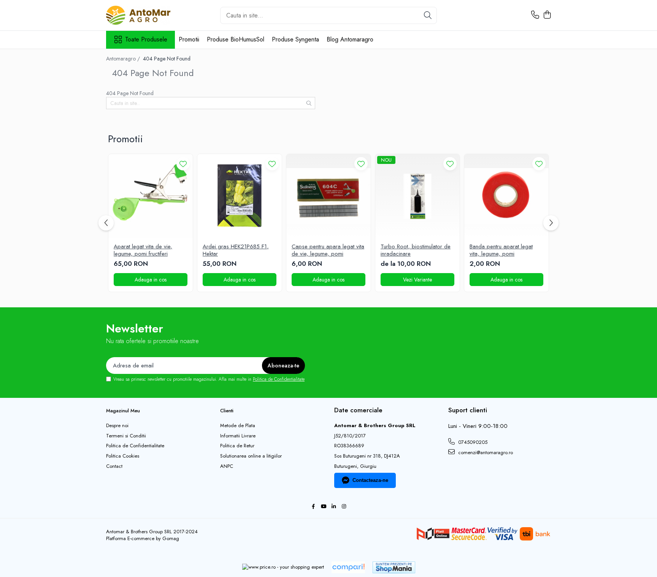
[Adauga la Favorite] (183, 163)
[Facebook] (313, 506)
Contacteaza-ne (370, 480)
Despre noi (117, 425)
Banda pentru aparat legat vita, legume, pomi (501, 250)
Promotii (189, 39)
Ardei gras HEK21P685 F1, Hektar (236, 250)
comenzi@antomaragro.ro (485, 452)
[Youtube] (323, 506)
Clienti (226, 410)
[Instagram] (344, 506)
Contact (114, 466)
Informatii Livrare (238, 435)
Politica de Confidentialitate (279, 379)
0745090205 (472, 442)
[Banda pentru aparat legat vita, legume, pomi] (506, 196)
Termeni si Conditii (126, 435)
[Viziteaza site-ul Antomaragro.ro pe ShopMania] (394, 567)
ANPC (226, 466)
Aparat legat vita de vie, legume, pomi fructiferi (143, 250)
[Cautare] (428, 15)
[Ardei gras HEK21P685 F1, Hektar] (239, 196)
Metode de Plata (237, 425)
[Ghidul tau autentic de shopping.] (348, 567)
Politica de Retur (237, 445)
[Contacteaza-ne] (535, 15)
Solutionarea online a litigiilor (251, 456)
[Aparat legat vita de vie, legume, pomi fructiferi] (150, 196)
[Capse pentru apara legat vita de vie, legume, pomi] (328, 196)
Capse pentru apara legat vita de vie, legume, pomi (328, 250)
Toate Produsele (146, 39)
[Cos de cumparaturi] (547, 15)
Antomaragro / (123, 58)
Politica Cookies (122, 456)
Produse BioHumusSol (235, 39)
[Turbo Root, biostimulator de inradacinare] (417, 196)
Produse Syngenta (295, 39)
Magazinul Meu (123, 410)
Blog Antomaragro (350, 39)
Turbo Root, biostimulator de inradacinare (416, 250)
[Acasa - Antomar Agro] (144, 15)
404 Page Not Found (166, 58)
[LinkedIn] (333, 506)
